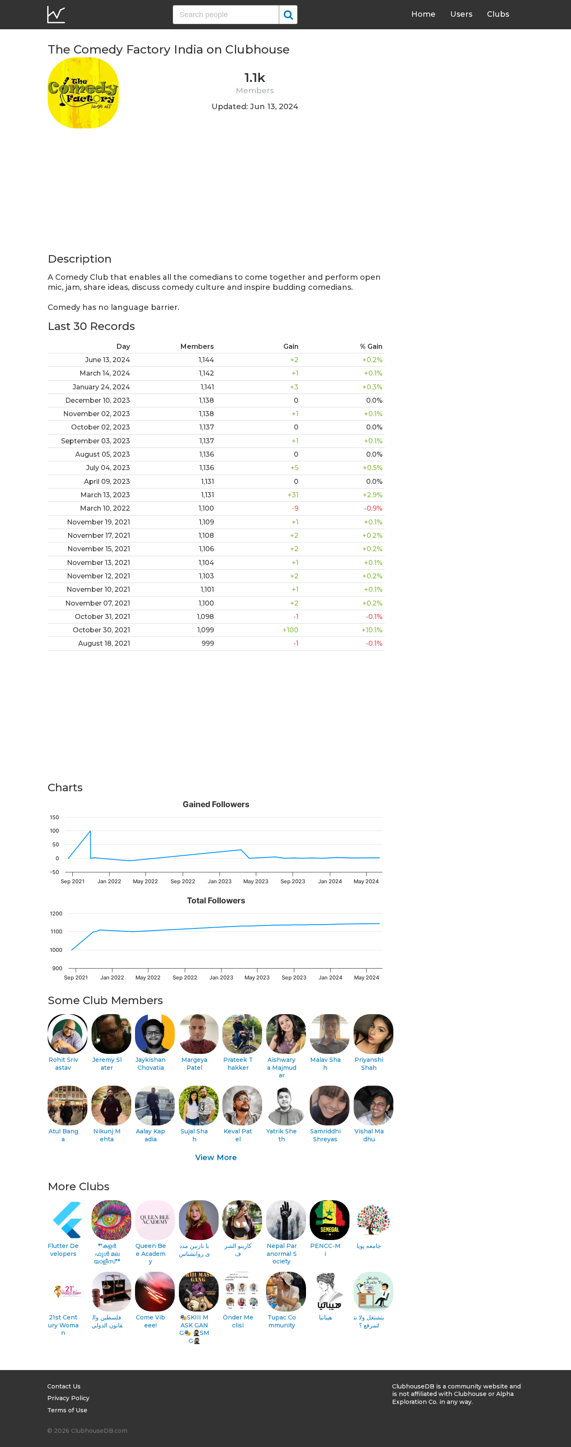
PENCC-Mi (325, 1250)
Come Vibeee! (150, 1321)
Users (461, 14)
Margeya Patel (194, 1063)
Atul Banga (63, 1135)
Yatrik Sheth (281, 1135)
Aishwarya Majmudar (281, 1067)
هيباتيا (325, 1317)
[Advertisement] (216, 193)
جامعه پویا (369, 1246)
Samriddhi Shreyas (325, 1135)
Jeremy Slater (107, 1063)
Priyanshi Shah (368, 1063)
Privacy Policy (68, 1398)
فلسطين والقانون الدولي (107, 1321)
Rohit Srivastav (63, 1063)
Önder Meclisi (238, 1321)
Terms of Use (67, 1410)
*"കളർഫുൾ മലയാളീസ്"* (107, 1253)
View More (216, 1157)
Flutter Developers (63, 1250)
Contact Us (64, 1386)
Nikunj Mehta (107, 1135)
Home (423, 14)
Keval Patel (238, 1135)
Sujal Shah (194, 1135)
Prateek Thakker (238, 1063)
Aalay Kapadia (150, 1135)
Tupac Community (282, 1321)
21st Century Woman (63, 1325)
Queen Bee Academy (150, 1253)
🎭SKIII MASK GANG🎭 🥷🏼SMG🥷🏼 (194, 1329)
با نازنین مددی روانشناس (194, 1250)
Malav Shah (325, 1063)
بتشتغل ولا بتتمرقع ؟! (369, 1321)
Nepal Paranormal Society (282, 1253)
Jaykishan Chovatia (150, 1063)
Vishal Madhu (369, 1135)
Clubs (498, 14)
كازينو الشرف (238, 1250)
